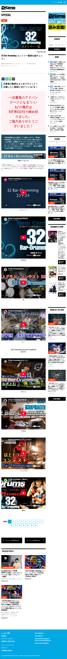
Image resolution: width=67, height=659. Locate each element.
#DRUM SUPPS (4, 579)
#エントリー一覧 (23, 63)
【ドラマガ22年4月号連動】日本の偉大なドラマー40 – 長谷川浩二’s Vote (13, 540)
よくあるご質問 (5, 633)
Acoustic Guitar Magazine (42, 643)
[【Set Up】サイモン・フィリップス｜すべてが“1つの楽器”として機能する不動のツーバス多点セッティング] (57, 319)
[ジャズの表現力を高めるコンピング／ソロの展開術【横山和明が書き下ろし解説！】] (57, 152)
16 (35, 525)
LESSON (52, 156)
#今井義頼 (12, 614)
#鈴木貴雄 (19, 579)
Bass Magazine (39, 636)
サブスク (56, 189)
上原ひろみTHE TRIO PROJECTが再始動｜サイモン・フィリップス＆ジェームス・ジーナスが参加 (57, 118)
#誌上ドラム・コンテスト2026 (9, 616)
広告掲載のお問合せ (6, 650)
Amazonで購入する (61, 262)
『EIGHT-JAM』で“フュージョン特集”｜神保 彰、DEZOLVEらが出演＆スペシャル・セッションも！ (57, 89)
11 (15, 525)
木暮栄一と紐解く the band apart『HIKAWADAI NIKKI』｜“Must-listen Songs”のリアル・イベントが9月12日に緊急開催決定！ (57, 65)
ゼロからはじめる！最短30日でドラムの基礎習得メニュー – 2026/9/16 (61, 270)
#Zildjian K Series (5, 614)
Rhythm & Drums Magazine (42, 638)
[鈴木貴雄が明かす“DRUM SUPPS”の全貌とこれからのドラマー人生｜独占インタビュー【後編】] (11, 562)
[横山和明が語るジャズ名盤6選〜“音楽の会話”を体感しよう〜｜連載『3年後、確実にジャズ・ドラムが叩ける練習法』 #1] (57, 198)
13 (23, 525)
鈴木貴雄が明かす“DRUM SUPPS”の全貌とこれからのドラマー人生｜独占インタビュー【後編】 (11, 573)
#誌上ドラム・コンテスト (9, 66)
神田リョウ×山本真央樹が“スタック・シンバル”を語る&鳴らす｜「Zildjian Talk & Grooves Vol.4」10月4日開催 (58, 78)
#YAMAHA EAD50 (14, 612)
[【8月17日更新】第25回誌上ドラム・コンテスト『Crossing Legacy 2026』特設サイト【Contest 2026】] (35, 562)
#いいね (14, 63)
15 (31, 525)
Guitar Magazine (39, 633)
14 (27, 525)
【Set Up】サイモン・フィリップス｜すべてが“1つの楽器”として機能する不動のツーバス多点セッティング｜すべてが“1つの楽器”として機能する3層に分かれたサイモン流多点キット (56, 332)
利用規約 (3, 636)
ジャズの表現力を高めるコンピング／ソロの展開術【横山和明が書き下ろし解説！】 (56, 161)
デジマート (4, 648)
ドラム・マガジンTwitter (17, 168)
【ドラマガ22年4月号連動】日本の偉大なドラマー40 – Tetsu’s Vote (36, 540)
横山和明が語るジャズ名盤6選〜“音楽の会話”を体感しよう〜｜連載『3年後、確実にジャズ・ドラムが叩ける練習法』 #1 (56, 209)
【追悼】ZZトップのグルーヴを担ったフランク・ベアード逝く (57, 98)
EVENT (4, 20)
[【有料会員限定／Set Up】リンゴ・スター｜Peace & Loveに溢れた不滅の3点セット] (57, 348)
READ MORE (56, 219)
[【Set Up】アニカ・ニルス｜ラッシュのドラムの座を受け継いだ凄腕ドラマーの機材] (57, 375)
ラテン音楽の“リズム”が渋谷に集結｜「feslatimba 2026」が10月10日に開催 (57, 128)
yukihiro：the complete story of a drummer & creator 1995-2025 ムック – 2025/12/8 (61, 286)
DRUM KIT (52, 324)
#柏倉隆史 (32, 63)
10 (11, 525)
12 (19, 525)
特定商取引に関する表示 (8, 641)
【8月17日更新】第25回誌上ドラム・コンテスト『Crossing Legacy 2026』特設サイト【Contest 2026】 (34, 573)
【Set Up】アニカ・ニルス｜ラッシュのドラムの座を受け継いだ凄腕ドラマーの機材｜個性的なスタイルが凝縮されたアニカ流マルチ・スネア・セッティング (56, 387)
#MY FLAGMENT (12, 579)
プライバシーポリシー (7, 638)
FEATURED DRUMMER (8, 567)
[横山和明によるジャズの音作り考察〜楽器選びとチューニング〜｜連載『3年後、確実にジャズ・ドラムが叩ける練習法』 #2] (57, 174)
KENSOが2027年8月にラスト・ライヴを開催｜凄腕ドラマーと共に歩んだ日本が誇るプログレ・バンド (57, 108)
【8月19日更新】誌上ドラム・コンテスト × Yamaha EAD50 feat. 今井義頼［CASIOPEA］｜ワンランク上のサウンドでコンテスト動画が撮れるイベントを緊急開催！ (11, 605)
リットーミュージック (7, 645)
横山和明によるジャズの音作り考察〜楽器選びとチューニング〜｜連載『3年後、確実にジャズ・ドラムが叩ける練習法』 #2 (56, 185)
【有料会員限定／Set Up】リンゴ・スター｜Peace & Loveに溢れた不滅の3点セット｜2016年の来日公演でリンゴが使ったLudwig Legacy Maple (56, 359)
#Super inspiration (6, 63)
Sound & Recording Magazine (43, 640)
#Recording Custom (5, 612)
